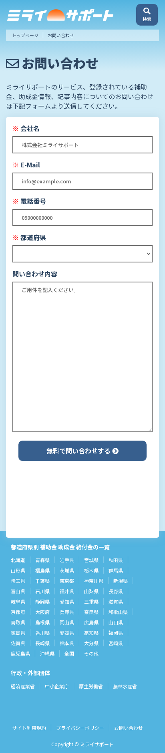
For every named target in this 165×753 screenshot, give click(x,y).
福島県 (42, 570)
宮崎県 (116, 643)
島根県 (42, 622)
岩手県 (67, 559)
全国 (69, 653)
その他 (91, 653)
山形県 (18, 570)
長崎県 (42, 643)
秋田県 (116, 559)
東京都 (67, 580)
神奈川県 (93, 580)
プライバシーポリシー (80, 727)
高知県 (91, 632)
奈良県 (91, 611)
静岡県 (42, 601)
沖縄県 (47, 653)
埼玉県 (18, 580)
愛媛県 (67, 632)
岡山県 (67, 622)
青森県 (42, 559)
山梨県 (91, 591)
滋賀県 (116, 601)
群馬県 (116, 570)
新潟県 (120, 580)
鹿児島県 (20, 653)
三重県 (91, 601)
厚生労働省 (91, 686)
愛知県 (67, 601)
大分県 (91, 643)
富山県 (18, 591)
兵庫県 (67, 611)
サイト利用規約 (29, 727)
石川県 (42, 591)
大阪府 (42, 611)
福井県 (67, 591)
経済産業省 (23, 686)
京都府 (18, 611)
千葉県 (42, 580)
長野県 (116, 591)
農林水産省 (125, 686)
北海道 (18, 559)
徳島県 (18, 632)
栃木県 (91, 570)
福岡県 (116, 632)
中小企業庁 (57, 686)
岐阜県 (18, 601)
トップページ (25, 35)
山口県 (116, 622)
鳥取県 (18, 622)
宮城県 (91, 559)
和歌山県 (118, 611)
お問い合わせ (128, 727)
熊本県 (67, 643)
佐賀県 (18, 643)
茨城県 (67, 570)
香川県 (42, 632)
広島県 (91, 622)
